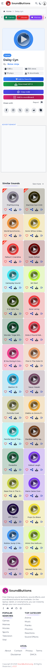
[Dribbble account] (21, 608)
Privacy (29, 651)
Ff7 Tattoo (12, 517)
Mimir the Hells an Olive (35, 543)
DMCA (33, 654)
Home (8, 11)
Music (27, 621)
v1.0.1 (14, 666)
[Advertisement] (23, 149)
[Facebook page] (3, 608)
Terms (39, 651)
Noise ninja (13, 64)
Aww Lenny (34, 309)
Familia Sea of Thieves (13, 439)
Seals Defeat (34, 257)
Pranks (28, 625)
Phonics (29, 629)
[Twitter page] (12, 608)
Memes (6, 624)
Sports (5, 632)
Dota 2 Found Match (34, 335)
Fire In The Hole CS (34, 361)
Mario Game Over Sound (36, 491)
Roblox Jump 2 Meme (13, 543)
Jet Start (34, 283)
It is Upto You (13, 309)
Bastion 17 (12, 569)
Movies (6, 628)
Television (7, 636)
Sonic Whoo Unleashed (35, 231)
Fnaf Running (13, 205)
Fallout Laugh (34, 465)
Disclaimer (16, 654)
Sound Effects (31, 637)
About (8, 651)
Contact (18, 651)
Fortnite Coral (13, 413)
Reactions (30, 633)
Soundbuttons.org (25, 664)
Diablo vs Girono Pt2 (34, 413)
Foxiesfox (13, 465)
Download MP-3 (25, 84)
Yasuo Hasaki (34, 387)
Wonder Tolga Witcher (14, 335)
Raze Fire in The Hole (13, 491)
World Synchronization (14, 231)
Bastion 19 (12, 387)
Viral (4, 640)
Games (7, 55)
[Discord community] (8, 608)
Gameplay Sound (13, 283)
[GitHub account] (16, 608)
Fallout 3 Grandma (13, 257)
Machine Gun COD (34, 205)
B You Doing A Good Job (14, 361)
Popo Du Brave (34, 517)
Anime (28, 618)
